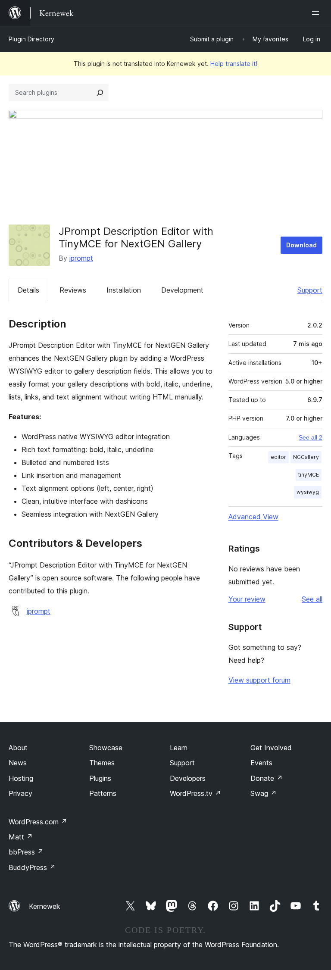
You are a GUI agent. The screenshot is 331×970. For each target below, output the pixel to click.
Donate (266, 778)
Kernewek (44, 906)
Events (261, 762)
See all (312, 599)
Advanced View (253, 516)
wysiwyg (308, 492)
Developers (188, 778)
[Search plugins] (100, 92)
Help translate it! (233, 63)
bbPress (26, 852)
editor (278, 457)
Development (182, 290)
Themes (102, 762)
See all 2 (310, 437)
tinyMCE (308, 474)
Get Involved (271, 747)
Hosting (21, 778)
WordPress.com (38, 821)
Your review (246, 599)
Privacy (20, 793)
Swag (263, 793)
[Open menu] (317, 13)
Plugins (100, 778)
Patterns (102, 793)
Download (301, 245)
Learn (178, 747)
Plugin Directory (31, 39)
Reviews (72, 290)
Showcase (105, 747)
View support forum (259, 680)
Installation (123, 290)
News (18, 762)
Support (309, 290)
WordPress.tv (195, 793)
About (18, 747)
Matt (21, 837)
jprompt (81, 258)
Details (28, 290)
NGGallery (306, 457)
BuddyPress (32, 867)
